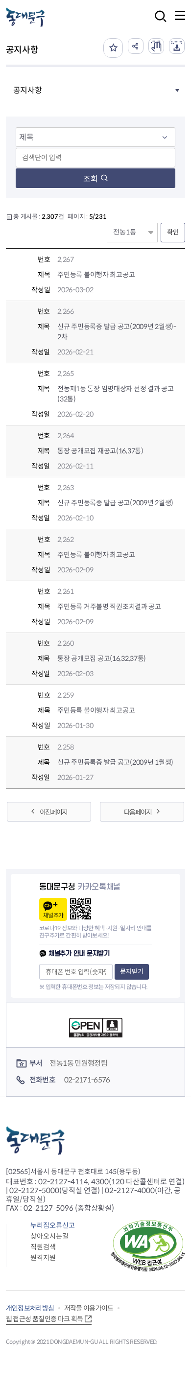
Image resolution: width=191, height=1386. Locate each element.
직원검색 (43, 1247)
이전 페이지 (53, 812)
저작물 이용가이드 (89, 1308)
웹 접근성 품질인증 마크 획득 (44, 1319)
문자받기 (131, 971)
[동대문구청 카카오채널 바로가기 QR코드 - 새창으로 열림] (81, 909)
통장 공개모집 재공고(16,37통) (100, 450)
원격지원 (43, 1257)
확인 (173, 232)
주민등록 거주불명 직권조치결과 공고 (109, 606)
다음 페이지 (137, 812)
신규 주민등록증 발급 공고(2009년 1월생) (115, 762)
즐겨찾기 (113, 48)
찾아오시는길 (49, 1236)
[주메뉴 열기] (180, 15)
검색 (158, 23)
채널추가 (53, 915)
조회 (90, 179)
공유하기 (135, 46)
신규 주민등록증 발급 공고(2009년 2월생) (115, 502)
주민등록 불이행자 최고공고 (96, 274)
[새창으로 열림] (156, 46)
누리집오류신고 (52, 1225)
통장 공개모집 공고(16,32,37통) (101, 658)
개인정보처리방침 (30, 1308)
